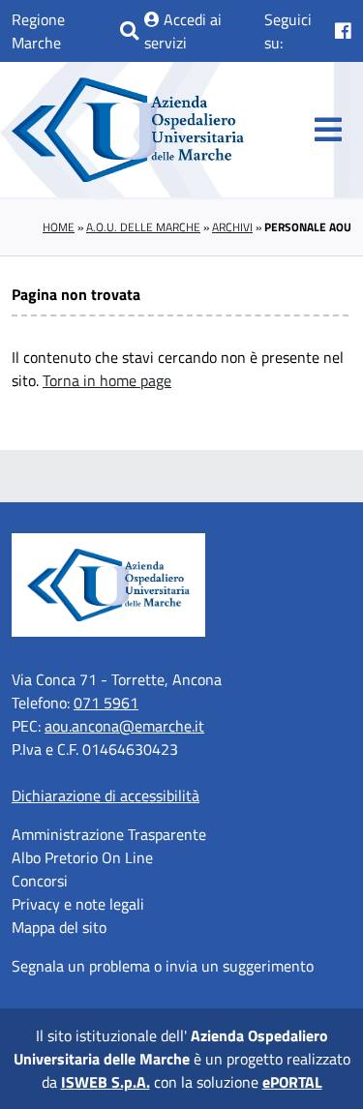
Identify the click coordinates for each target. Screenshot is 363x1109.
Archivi (232, 227)
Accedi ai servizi (183, 31)
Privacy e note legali (78, 903)
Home (59, 227)
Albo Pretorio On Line (82, 857)
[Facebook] (343, 30)
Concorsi (40, 880)
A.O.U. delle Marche (143, 227)
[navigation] (328, 129)
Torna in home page (107, 380)
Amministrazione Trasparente (109, 834)
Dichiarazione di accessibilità (105, 795)
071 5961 (106, 702)
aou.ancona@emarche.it (124, 725)
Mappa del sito (59, 927)
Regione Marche (38, 31)
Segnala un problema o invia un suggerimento (163, 965)
